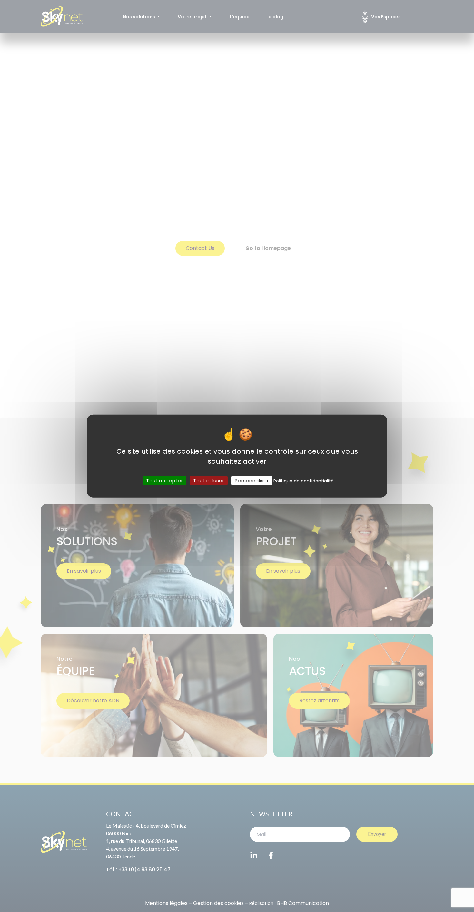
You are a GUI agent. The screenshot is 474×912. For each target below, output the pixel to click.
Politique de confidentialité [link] (303, 480)
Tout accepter (164, 480)
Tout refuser (208, 480)
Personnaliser (251, 480)
